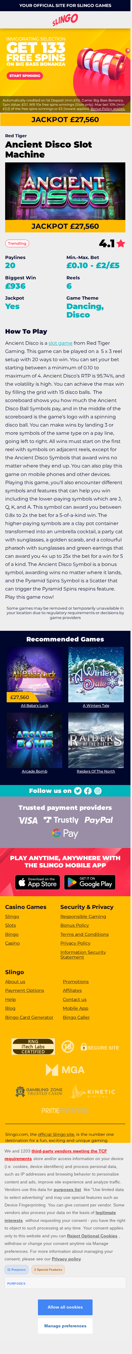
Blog (10, 1008)
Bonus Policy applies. (108, 109)
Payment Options (24, 990)
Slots (10, 925)
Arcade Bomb (34, 771)
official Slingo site (56, 1134)
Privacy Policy (75, 943)
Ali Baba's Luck (34, 705)
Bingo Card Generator (29, 1017)
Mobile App (75, 1008)
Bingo (12, 934)
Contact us (74, 999)
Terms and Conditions (84, 934)
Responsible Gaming (83, 916)
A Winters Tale (96, 705)
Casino (12, 943)
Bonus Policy (74, 925)
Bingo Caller (76, 1017)
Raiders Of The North (96, 771)
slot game (61, 343)
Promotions (76, 981)
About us (15, 981)
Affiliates (72, 990)
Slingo (12, 916)
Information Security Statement (83, 955)
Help (10, 999)
